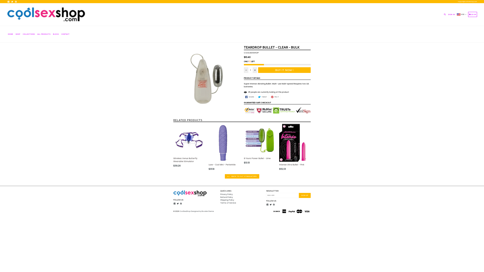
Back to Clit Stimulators (244, 176)
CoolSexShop (185, 211)
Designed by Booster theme (202, 211)
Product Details (252, 78)
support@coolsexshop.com (467, 2)
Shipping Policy (227, 200)
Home (10, 34)
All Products (44, 34)
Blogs (56, 34)
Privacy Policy (226, 194)
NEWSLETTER (272, 191)
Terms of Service (228, 202)
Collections (29, 34)
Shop (18, 34)
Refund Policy (226, 197)
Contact (65, 34)
